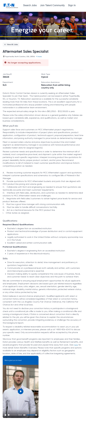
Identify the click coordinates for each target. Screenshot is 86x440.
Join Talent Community (52, 5)
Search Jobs (30, 5)
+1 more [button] (39, 56)
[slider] (12, 415)
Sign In (72, 5)
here (76, 345)
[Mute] (24, 415)
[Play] (5, 415)
